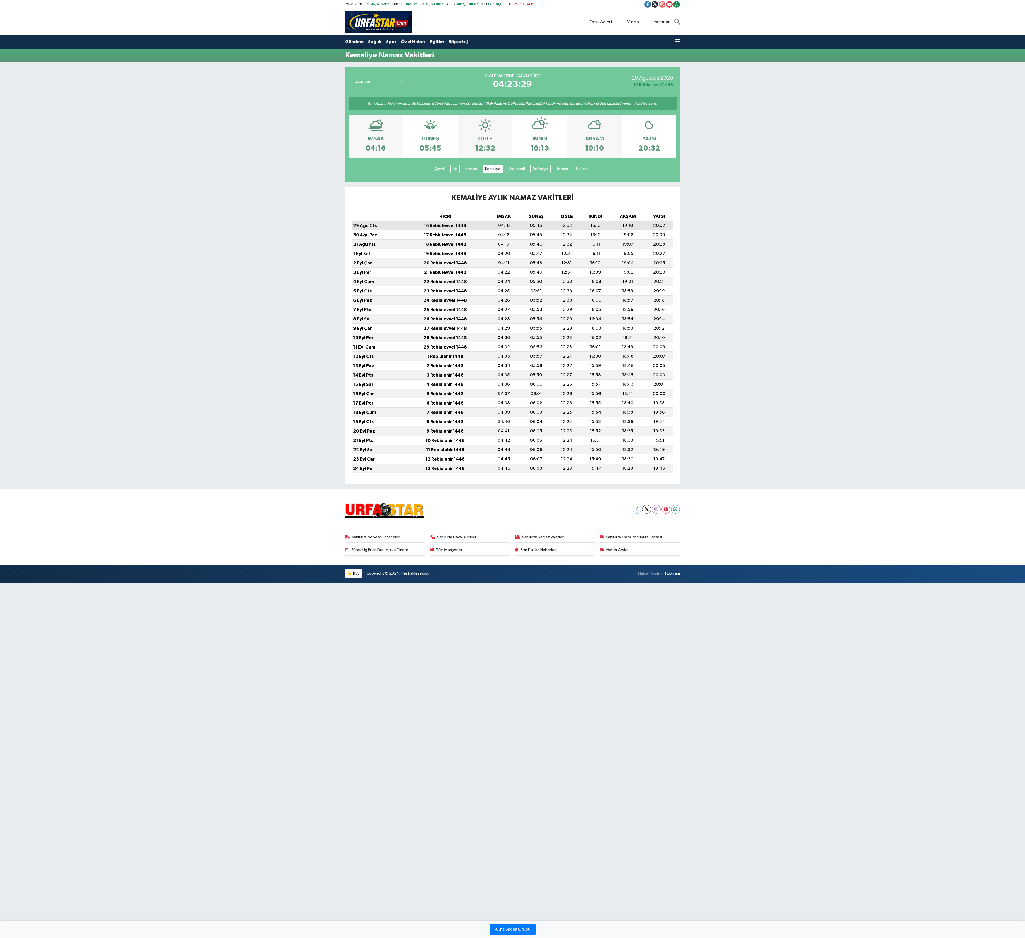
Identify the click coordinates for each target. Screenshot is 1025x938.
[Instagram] (656, 509)
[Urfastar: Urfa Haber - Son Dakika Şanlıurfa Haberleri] (378, 22)
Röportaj (458, 41)
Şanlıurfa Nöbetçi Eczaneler (376, 537)
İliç (455, 169)
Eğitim (437, 41)
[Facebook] (637, 509)
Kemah (471, 169)
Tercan (562, 169)
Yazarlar (662, 22)
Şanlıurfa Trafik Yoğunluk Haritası (634, 537)
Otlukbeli (517, 169)
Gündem (354, 41)
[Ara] (677, 22)
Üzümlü (582, 169)
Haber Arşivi (617, 550)
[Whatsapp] (675, 509)
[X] (646, 509)
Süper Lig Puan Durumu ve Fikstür (379, 550)
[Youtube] (665, 509)
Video (633, 22)
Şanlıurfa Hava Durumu (456, 537)
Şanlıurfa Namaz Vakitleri (543, 537)
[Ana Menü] (677, 41)
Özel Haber (413, 41)
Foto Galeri (600, 22)
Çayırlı (439, 169)
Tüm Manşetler (449, 550)
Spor (391, 41)
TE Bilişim (672, 573)
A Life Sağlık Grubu (512, 929)
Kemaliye (492, 169)
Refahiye (540, 169)
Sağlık (374, 41)
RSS (356, 573)
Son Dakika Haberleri (539, 550)
